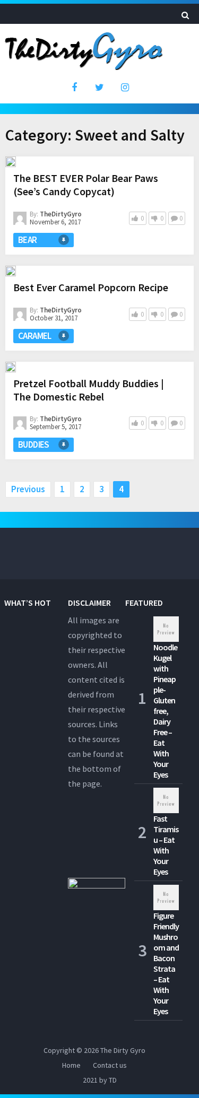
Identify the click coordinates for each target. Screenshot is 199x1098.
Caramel (34, 336)
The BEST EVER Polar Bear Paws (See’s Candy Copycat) (85, 184)
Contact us (110, 1065)
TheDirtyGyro (61, 214)
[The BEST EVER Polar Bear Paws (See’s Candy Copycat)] (10, 161)
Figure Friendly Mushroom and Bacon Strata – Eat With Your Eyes (166, 963)
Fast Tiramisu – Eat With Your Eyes (165, 845)
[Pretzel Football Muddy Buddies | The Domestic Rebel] (10, 367)
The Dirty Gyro (122, 1050)
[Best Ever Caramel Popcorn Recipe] (10, 271)
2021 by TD (100, 1080)
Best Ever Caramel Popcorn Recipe (90, 287)
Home (71, 1065)
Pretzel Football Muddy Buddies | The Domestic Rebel (88, 390)
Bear (27, 240)
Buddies (33, 444)
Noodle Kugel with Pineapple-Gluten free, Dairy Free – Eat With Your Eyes (165, 711)
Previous (28, 489)
